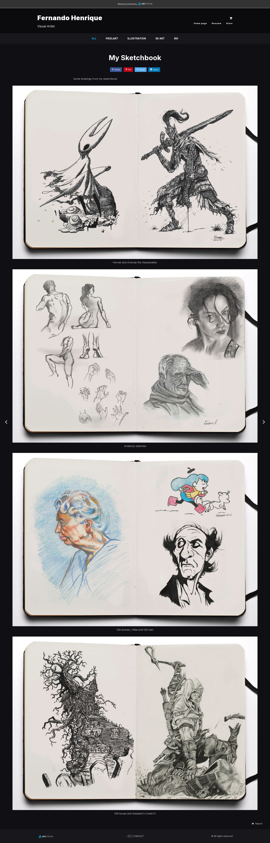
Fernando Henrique (69, 18)
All (94, 38)
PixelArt (112, 38)
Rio (176, 38)
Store (229, 23)
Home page (200, 23)
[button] (257, 823)
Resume (216, 23)
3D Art (160, 38)
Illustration (137, 38)
